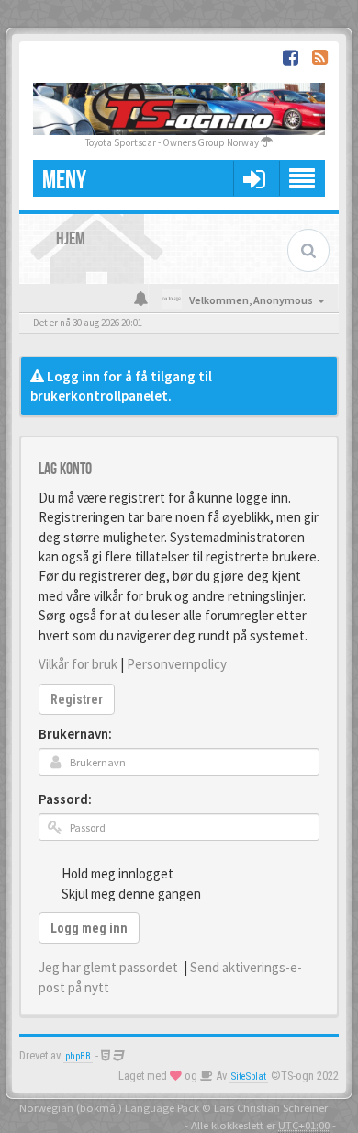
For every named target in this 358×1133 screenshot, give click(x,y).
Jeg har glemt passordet (108, 967)
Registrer (76, 699)
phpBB (78, 1056)
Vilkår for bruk (78, 664)
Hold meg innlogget (117, 873)
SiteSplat (248, 1076)
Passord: (65, 799)
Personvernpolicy (177, 664)
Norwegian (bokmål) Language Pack (109, 1107)
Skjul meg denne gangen (131, 893)
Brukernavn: (75, 733)
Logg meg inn (89, 928)
